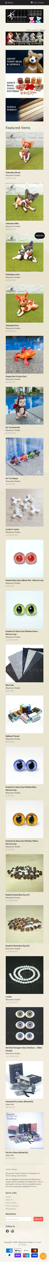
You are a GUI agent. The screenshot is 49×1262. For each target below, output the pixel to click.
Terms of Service (12, 1206)
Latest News (11, 1169)
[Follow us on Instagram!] (13, 1232)
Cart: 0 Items (38, 3)
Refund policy (11, 1209)
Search (8, 1197)
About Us (9, 1200)
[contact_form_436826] (43, 1256)
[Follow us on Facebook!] (8, 1232)
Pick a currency (33, 30)
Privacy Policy (11, 1203)
